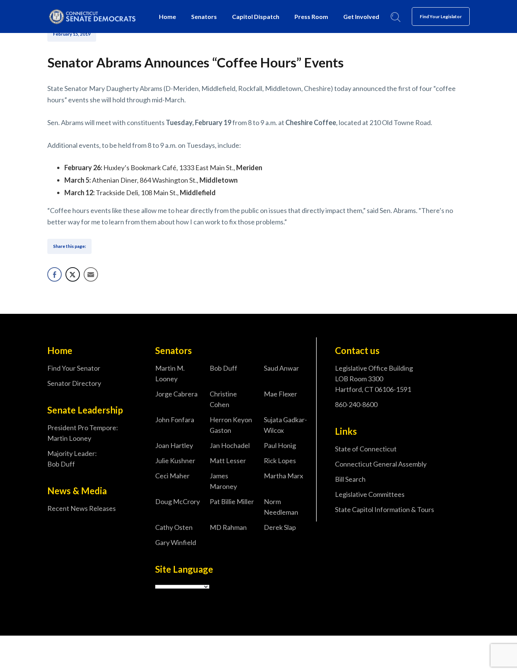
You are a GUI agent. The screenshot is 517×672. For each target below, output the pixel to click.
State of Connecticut (366, 449)
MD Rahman (228, 527)
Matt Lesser (228, 460)
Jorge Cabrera (176, 394)
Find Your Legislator (441, 16)
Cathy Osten (174, 527)
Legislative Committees (370, 494)
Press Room (311, 16)
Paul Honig (280, 445)
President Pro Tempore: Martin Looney (82, 432)
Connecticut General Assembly (381, 464)
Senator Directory (74, 383)
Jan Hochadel (230, 445)
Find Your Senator (73, 368)
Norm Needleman (281, 506)
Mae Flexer (280, 394)
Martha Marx (283, 475)
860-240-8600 (356, 404)
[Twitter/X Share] (72, 274)
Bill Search (350, 479)
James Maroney (223, 480)
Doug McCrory (177, 501)
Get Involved (361, 16)
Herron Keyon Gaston (231, 424)
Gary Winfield (175, 542)
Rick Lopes (280, 460)
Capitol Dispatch (255, 16)
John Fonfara (174, 419)
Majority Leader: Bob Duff (72, 458)
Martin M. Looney (170, 373)
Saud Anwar (281, 368)
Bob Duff (223, 368)
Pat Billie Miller (232, 501)
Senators (204, 16)
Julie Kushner (175, 460)
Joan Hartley (174, 445)
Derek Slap (280, 527)
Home (167, 16)
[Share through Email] (91, 274)
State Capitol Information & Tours (384, 509)
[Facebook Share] (54, 274)
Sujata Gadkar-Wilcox (285, 424)
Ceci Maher (172, 475)
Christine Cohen (223, 399)
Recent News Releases (81, 508)
